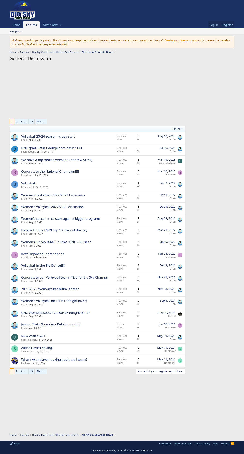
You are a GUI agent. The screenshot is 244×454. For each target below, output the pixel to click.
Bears (16, 443)
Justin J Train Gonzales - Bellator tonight (51, 324)
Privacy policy (202, 443)
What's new (50, 25)
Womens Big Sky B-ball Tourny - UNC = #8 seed (56, 242)
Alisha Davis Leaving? (37, 347)
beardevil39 (27, 187)
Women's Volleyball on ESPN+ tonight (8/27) (54, 301)
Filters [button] (176, 128)
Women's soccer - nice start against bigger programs (60, 218)
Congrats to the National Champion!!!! (50, 171)
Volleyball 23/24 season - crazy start (48, 136)
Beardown (26, 175)
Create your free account (180, 40)
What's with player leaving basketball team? (54, 359)
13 (31, 121)
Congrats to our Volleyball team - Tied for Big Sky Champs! (64, 277)
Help (215, 443)
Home (16, 25)
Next (40, 121)
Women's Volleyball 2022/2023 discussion (52, 206)
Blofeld (172, 315)
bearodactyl (27, 151)
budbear (25, 363)
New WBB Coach (33, 336)
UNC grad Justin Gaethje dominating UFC (52, 148)
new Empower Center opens (42, 254)
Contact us (165, 443)
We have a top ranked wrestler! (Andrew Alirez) (56, 160)
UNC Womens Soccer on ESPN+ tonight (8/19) (55, 312)
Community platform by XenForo (122, 450)
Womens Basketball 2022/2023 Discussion (53, 195)
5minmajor (27, 351)
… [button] (26, 121)
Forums (31, 25)
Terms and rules (183, 443)
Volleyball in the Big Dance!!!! (43, 265)
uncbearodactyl (167, 163)
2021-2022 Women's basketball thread (50, 289)
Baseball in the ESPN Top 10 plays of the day (54, 230)
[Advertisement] (97, 91)
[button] (60, 24)
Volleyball (28, 183)
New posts (16, 31)
